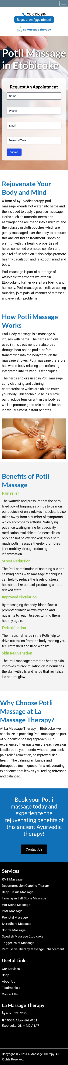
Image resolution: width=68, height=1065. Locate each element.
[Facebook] (6, 1037)
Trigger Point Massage (18, 943)
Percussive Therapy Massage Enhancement (33, 949)
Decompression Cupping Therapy (25, 886)
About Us (8, 981)
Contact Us (10, 994)
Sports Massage (14, 930)
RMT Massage (12, 879)
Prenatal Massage (15, 917)
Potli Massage (12, 911)
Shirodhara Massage (16, 924)
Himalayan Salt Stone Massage (24, 898)
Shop (5, 975)
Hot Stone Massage (16, 905)
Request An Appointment (34, 20)
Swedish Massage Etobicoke (22, 936)
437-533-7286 (36, 14)
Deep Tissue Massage (17, 892)
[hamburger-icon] (64, 3)
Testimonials (11, 988)
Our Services (11, 969)
